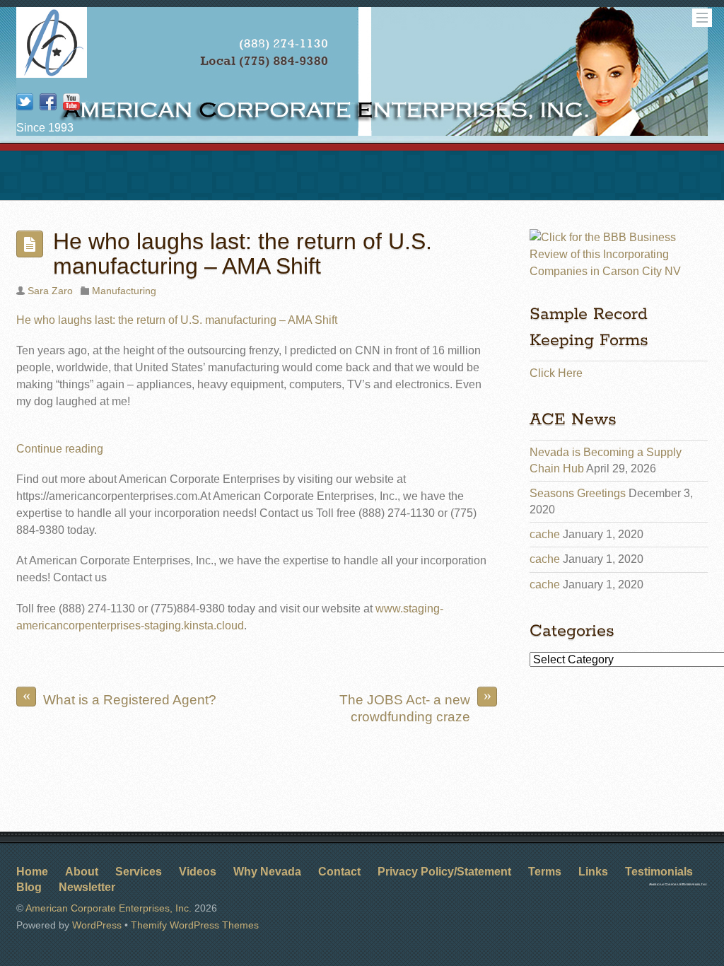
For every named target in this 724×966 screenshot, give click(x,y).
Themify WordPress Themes (195, 925)
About (81, 872)
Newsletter (87, 887)
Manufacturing (124, 290)
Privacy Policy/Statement (444, 872)
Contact (339, 872)
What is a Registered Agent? (120, 697)
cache (545, 534)
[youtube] (71, 103)
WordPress (97, 925)
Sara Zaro (50, 290)
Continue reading (59, 449)
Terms (544, 872)
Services (138, 872)
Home (32, 872)
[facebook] (48, 103)
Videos (197, 872)
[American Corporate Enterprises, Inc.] (51, 72)
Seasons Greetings (578, 493)
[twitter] (24, 103)
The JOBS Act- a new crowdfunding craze (415, 705)
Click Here (556, 373)
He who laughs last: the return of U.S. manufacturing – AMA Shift (242, 253)
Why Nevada (267, 872)
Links (593, 872)
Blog (29, 887)
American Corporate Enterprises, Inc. (108, 908)
